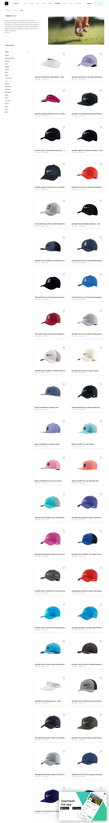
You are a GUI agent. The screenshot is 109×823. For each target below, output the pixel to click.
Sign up (99, 3)
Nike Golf (15, 10)
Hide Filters (10, 45)
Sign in (89, 3)
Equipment (7, 10)
